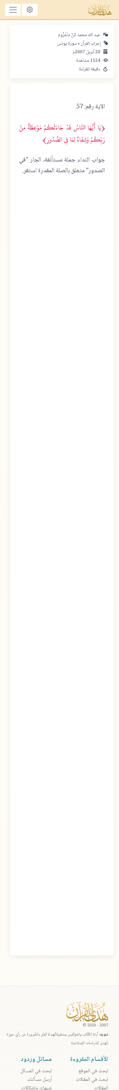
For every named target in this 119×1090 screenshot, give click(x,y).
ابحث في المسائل (36, 1071)
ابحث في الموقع (93, 1071)
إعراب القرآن (90, 43)
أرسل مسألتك (39, 1079)
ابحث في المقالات (92, 1079)
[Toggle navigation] (13, 10)
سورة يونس (67, 43)
